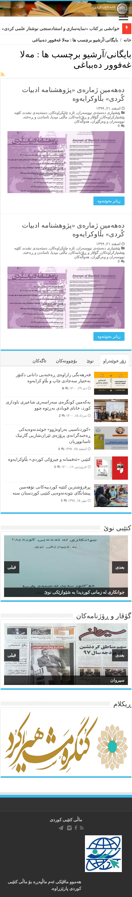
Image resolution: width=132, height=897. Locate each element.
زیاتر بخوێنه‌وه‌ (108, 201)
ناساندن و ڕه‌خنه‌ (36, 117)
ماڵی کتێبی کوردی (66, 819)
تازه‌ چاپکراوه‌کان (62, 113)
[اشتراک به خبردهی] (2, 75)
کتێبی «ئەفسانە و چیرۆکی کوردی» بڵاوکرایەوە (49, 459)
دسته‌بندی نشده (35, 113)
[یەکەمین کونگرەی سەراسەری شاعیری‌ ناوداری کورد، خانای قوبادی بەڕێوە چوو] (111, 410)
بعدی (120, 567)
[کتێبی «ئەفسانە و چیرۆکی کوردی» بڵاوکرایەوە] (111, 468)
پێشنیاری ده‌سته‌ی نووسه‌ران (98, 113)
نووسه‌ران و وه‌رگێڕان (108, 121)
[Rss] (81, 828)
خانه (127, 39)
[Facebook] (76, 828)
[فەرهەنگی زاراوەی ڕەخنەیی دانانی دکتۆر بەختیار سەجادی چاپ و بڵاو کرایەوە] (111, 383)
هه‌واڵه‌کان (81, 121)
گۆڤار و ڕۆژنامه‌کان (83, 117)
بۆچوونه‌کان (66, 360)
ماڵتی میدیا (59, 117)
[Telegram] (61, 828)
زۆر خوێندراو (114, 360)
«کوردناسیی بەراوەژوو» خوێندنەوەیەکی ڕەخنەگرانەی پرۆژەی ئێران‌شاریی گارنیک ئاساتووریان (53, 435)
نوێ (90, 360)
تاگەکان (39, 360)
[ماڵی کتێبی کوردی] (66, 9)
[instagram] (69, 828)
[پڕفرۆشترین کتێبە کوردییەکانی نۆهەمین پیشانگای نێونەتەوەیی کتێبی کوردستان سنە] (111, 495)
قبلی (11, 567)
